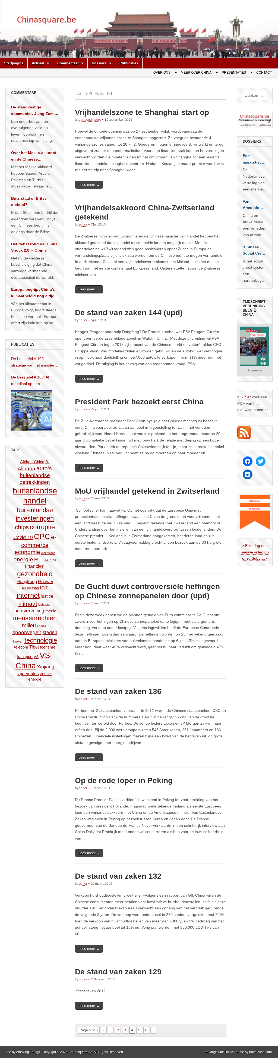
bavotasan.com (260, 1052)
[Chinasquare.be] (139, 29)
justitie (47, 596)
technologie (40, 640)
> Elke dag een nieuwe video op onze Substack (255, 552)
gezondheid (35, 574)
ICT (44, 587)
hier (247, 397)
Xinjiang (45, 666)
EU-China (49, 560)
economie (27, 552)
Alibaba (26, 468)
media (50, 611)
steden (50, 632)
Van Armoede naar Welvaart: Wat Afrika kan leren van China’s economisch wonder (254, 205)
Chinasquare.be (80, 1052)
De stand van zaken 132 (118, 876)
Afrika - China (32, 461)
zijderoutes (28, 673)
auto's (44, 468)
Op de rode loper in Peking (124, 780)
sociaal (42, 626)
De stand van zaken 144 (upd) (128, 312)
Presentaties (234, 72)
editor (83, 224)
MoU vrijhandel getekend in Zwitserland (147, 491)
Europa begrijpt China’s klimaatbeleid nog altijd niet (33, 293)
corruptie (42, 527)
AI (47, 461)
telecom (21, 647)
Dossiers (99, 63)
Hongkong (27, 581)
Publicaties (128, 63)
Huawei (45, 581)
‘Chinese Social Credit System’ (254, 251)
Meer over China (196, 72)
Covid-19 (23, 537)
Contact (264, 72)
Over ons (161, 72)
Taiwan (17, 641)
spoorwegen (27, 632)
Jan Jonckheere (90, 119)
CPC (42, 536)
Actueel (38, 63)
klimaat (27, 603)
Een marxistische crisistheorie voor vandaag (254, 159)
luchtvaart (44, 604)
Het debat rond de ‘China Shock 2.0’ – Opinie (34, 247)
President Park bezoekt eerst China (139, 401)
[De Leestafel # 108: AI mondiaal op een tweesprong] (31, 410)
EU (37, 559)
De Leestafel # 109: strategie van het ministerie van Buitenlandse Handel (34, 362)
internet (28, 595)
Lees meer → (89, 185)
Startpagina (13, 63)
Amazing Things (28, 1052)
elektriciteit (48, 553)
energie (23, 559)
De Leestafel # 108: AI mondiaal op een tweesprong (30, 381)
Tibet (34, 647)
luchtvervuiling (28, 610)
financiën (35, 566)
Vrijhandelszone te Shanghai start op (142, 112)
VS (36, 657)
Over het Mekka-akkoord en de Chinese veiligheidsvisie (33, 156)
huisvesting (30, 588)
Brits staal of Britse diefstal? (29, 201)
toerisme (47, 647)
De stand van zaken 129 (118, 972)
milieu (29, 625)
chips (22, 527)
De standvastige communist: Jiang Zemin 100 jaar (34, 111)
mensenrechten (35, 618)
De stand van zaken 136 (118, 691)
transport (25, 656)
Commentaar (68, 63)
